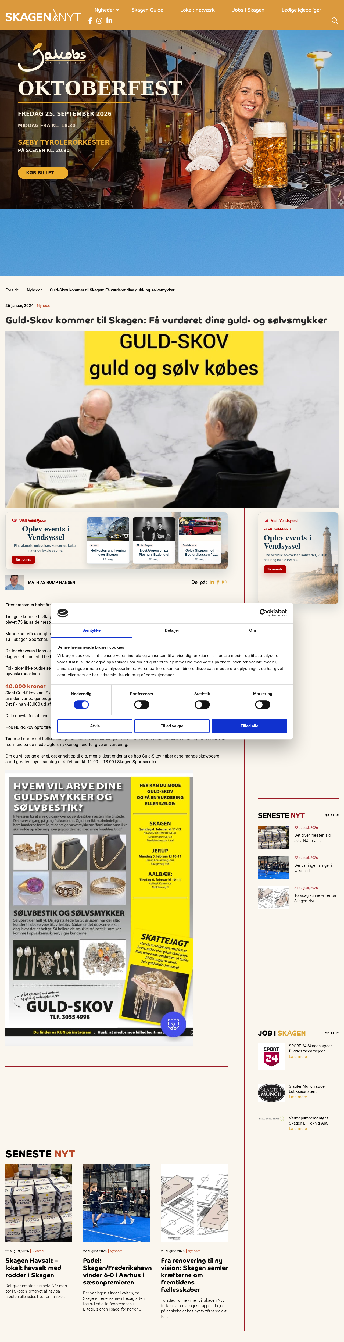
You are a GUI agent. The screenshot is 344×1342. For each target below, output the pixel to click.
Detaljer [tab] (172, 630)
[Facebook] (218, 582)
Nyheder (104, 10)
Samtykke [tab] (91, 630)
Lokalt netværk (197, 10)
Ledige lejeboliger (301, 10)
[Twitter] (224, 582)
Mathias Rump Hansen (51, 582)
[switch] (141, 704)
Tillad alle (249, 726)
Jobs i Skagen (248, 10)
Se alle (332, 815)
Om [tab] (252, 630)
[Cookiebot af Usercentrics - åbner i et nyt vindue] (263, 613)
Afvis (95, 726)
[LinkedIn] (212, 582)
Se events (23, 560)
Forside (12, 289)
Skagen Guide (147, 10)
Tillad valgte (172, 726)
